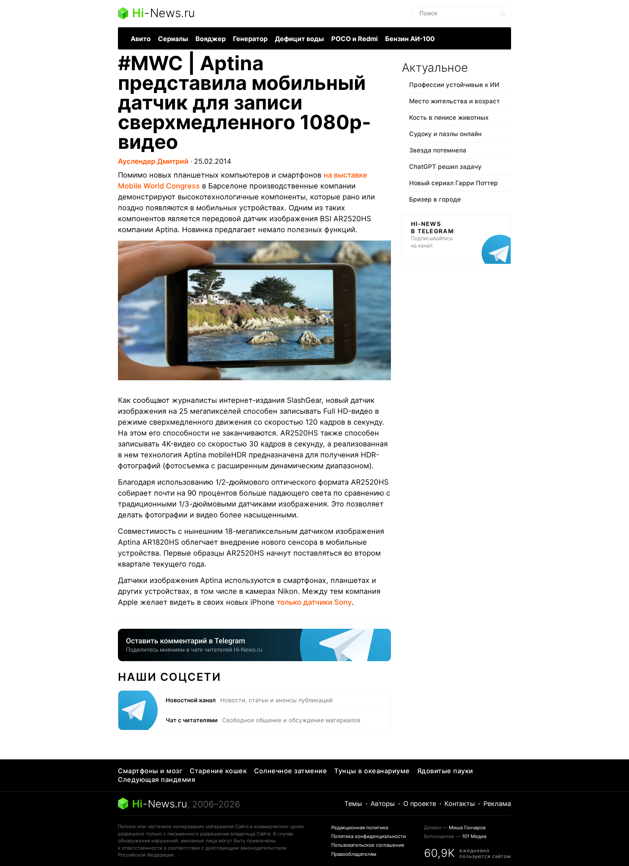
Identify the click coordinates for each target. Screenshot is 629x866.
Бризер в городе (435, 199)
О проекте (419, 803)
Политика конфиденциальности (368, 836)
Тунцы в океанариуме (372, 771)
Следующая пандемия (156, 779)
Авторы (383, 803)
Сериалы (173, 39)
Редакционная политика (359, 827)
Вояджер (210, 39)
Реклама (497, 803)
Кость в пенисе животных (448, 117)
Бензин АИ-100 (410, 39)
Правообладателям (353, 854)
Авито (141, 39)
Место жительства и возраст (454, 101)
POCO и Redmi (354, 39)
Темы (353, 803)
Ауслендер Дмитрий (153, 161)
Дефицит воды (299, 39)
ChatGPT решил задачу (445, 166)
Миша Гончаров (467, 827)
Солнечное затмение (290, 771)
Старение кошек (218, 771)
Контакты (459, 803)
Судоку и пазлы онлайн (445, 134)
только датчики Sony (314, 602)
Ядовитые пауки (445, 771)
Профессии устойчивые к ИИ (454, 84)
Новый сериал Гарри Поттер (453, 183)
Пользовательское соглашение (367, 845)
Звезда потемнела (437, 150)
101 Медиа (474, 836)
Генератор (250, 39)
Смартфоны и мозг (150, 771)
